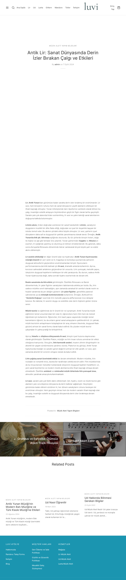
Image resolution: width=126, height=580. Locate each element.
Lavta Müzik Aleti (65, 564)
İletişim (76, 7)
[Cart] (118, 7)
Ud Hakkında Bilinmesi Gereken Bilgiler (98, 499)
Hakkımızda (11, 549)
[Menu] (7, 7)
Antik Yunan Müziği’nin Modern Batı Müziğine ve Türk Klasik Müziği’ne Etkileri (23, 506)
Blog (8, 564)
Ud (34, 7)
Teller (67, 7)
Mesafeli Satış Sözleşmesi (38, 567)
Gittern (49, 7)
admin (57, 64)
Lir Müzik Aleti (64, 554)
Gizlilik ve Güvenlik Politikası (40, 559)
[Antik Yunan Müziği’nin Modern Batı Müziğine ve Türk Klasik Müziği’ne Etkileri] (23, 484)
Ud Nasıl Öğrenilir (55, 502)
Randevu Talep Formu (15, 554)
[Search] (13, 7)
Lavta (40, 7)
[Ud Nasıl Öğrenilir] (63, 483)
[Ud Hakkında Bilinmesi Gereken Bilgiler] (102, 481)
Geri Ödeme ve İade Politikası (40, 551)
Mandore (59, 7)
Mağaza (61, 549)
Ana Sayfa (21, 7)
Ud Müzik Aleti (64, 559)
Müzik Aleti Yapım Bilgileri (63, 46)
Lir (29, 7)
